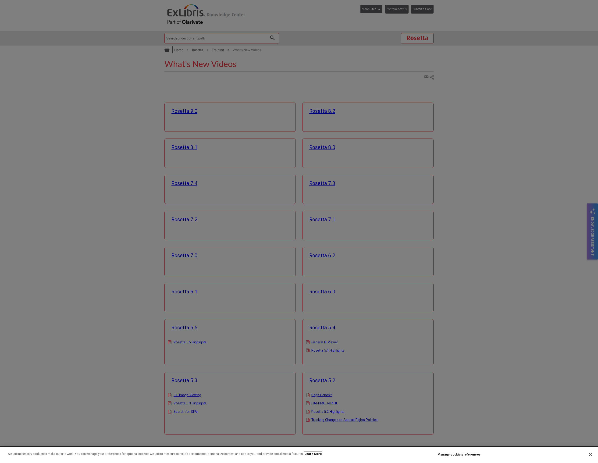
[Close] (590, 454)
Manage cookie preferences (459, 454)
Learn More (313, 454)
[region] (299, 455)
